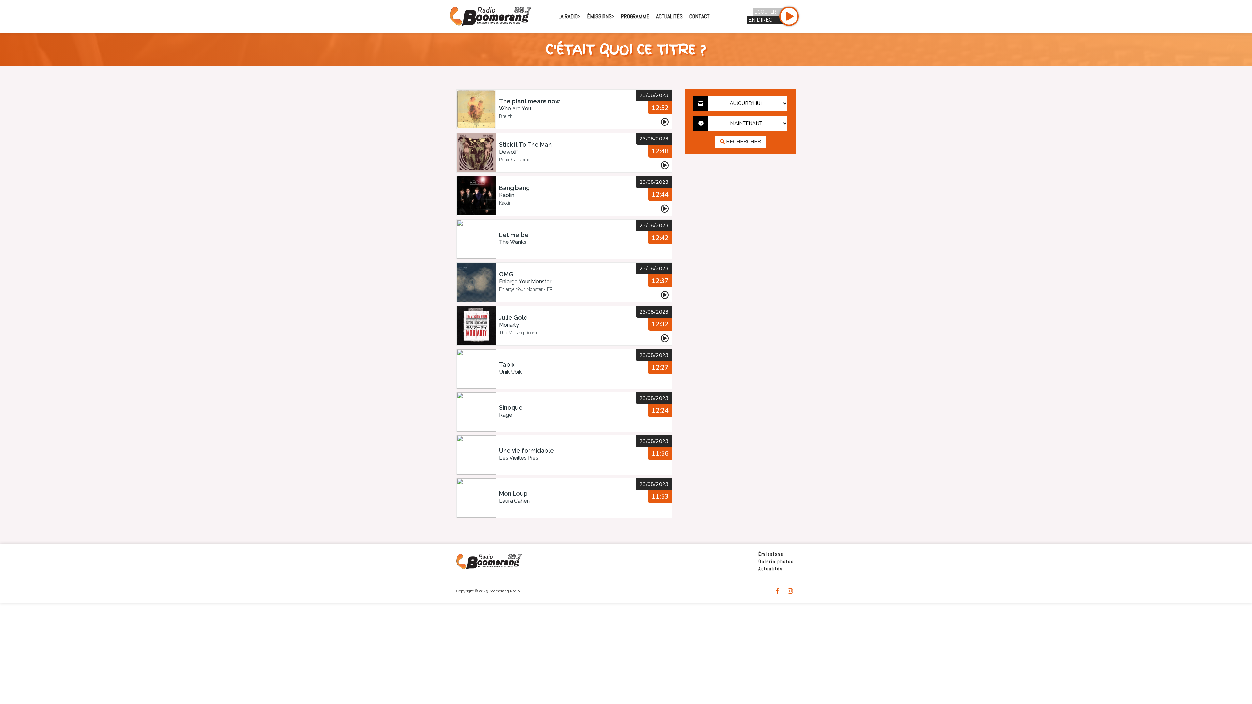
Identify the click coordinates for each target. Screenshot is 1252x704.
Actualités (669, 16)
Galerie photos (776, 561)
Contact (699, 16)
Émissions (770, 554)
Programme (635, 16)
